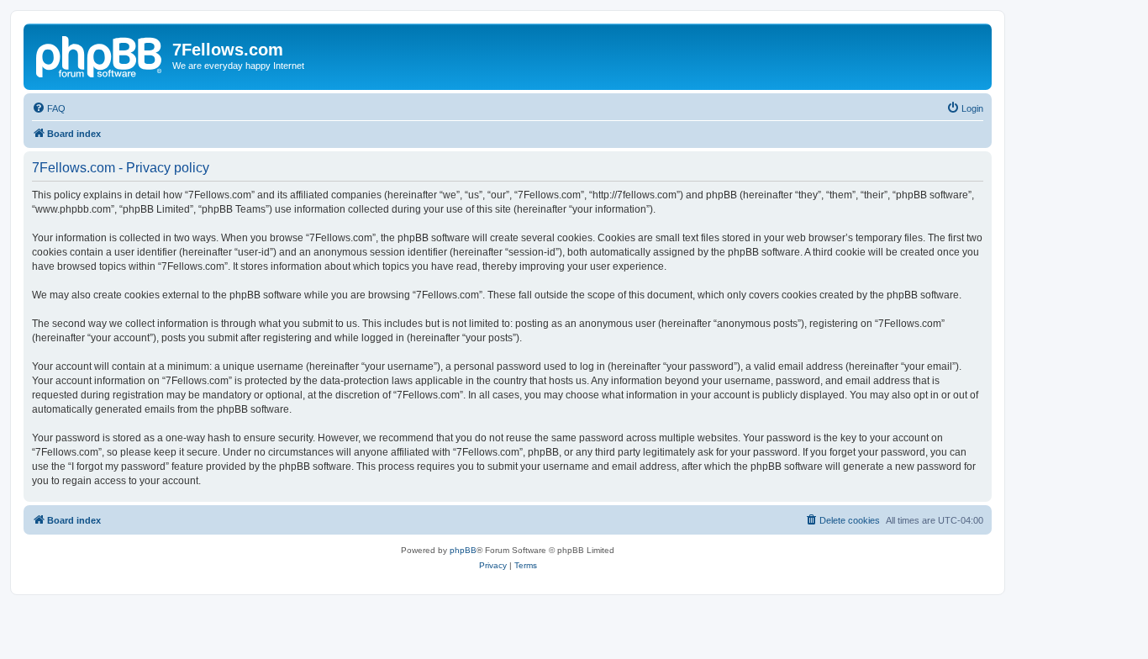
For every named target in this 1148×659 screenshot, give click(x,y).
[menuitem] (49, 108)
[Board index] (100, 55)
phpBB (463, 550)
